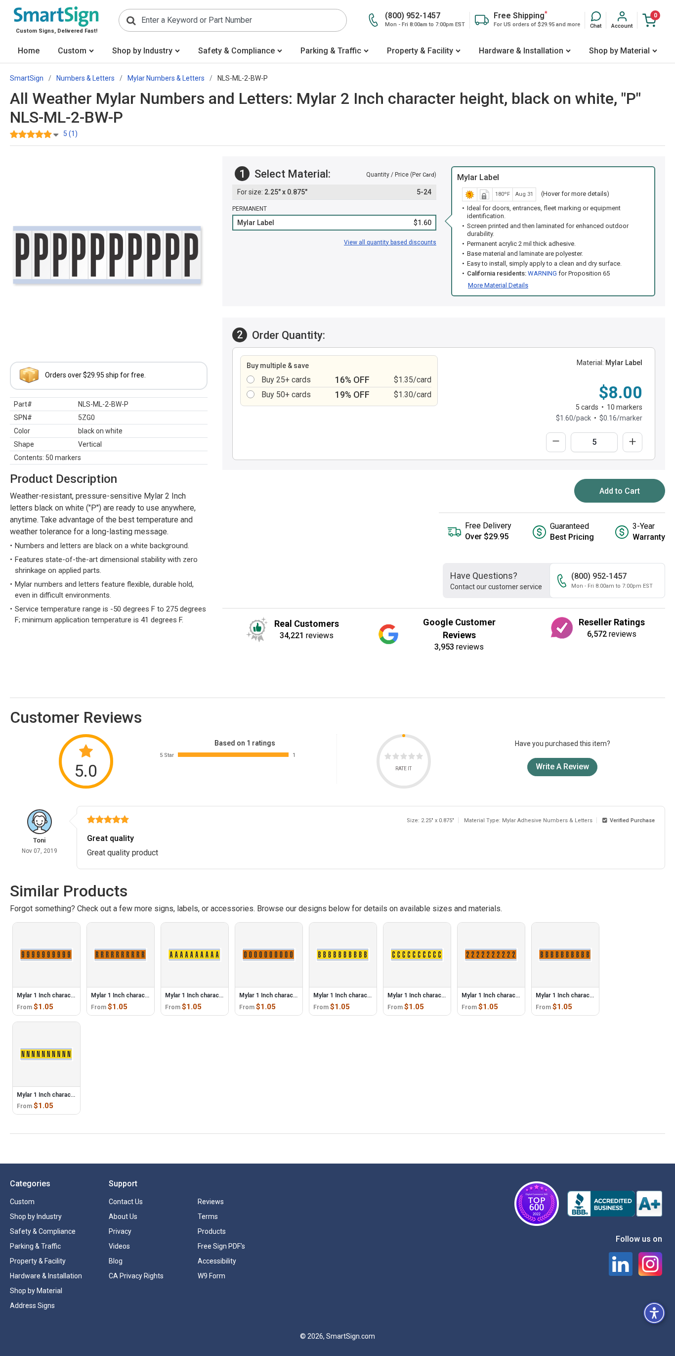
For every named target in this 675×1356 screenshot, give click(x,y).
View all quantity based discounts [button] (390, 242)
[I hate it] (388, 757)
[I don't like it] (396, 757)
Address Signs (32, 1305)
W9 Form (211, 1276)
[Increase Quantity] (632, 442)
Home (29, 50)
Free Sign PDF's (221, 1246)
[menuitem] (29, 52)
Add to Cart (619, 491)
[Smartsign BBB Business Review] (614, 1203)
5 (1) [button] (70, 134)
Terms (208, 1216)
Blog (116, 1261)
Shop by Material (619, 50)
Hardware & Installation (521, 50)
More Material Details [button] (498, 285)
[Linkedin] (621, 1264)
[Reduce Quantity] (556, 442)
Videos (119, 1246)
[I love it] (419, 757)
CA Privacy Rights (136, 1276)
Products (212, 1231)
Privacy (120, 1231)
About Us (123, 1216)
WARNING (542, 273)
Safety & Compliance (236, 50)
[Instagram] (650, 1264)
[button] (595, 20)
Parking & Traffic (330, 50)
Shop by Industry (142, 50)
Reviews (211, 1202)
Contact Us (126, 1202)
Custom (72, 50)
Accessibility (217, 1261)
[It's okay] (404, 757)
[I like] (412, 757)
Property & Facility (420, 50)
